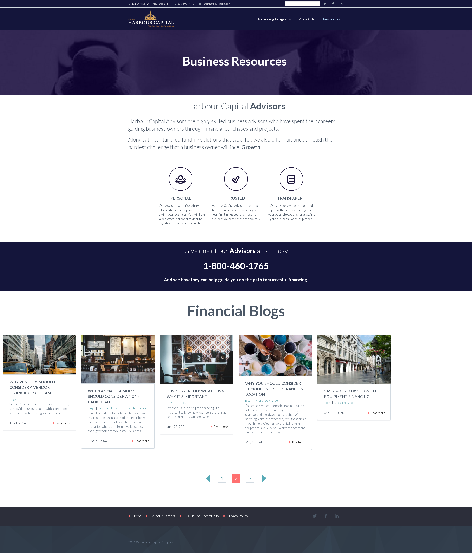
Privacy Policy (237, 516)
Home (137, 516)
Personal (181, 198)
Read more (63, 423)
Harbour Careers (162, 516)
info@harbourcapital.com (217, 3)
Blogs (12, 399)
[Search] (317, 3)
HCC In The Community (201, 516)
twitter (325, 3)
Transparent (291, 198)
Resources (331, 19)
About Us (307, 19)
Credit (182, 402)
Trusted (236, 198)
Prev (208, 478)
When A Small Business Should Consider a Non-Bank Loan (113, 396)
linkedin (341, 3)
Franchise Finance (137, 408)
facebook (333, 3)
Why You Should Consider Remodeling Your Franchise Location (275, 389)
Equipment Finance (110, 408)
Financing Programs (274, 19)
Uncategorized (344, 402)
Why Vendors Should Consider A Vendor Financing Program (32, 387)
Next (264, 478)
